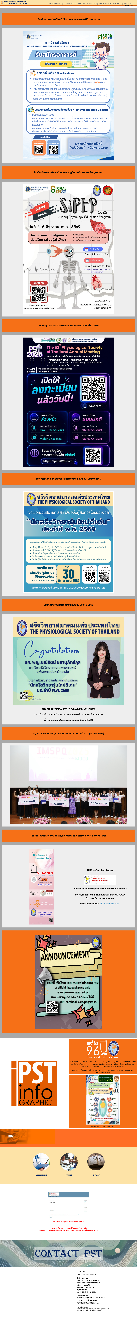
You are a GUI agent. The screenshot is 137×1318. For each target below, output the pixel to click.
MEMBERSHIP (92, 4)
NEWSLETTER (80, 4)
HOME (50, 4)
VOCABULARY (110, 4)
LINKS (119, 4)
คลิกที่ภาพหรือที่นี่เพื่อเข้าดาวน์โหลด (103, 1127)
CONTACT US (128, 4)
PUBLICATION (68, 4)
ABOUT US (58, 4)
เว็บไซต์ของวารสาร (91, 1230)
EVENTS (101, 4)
